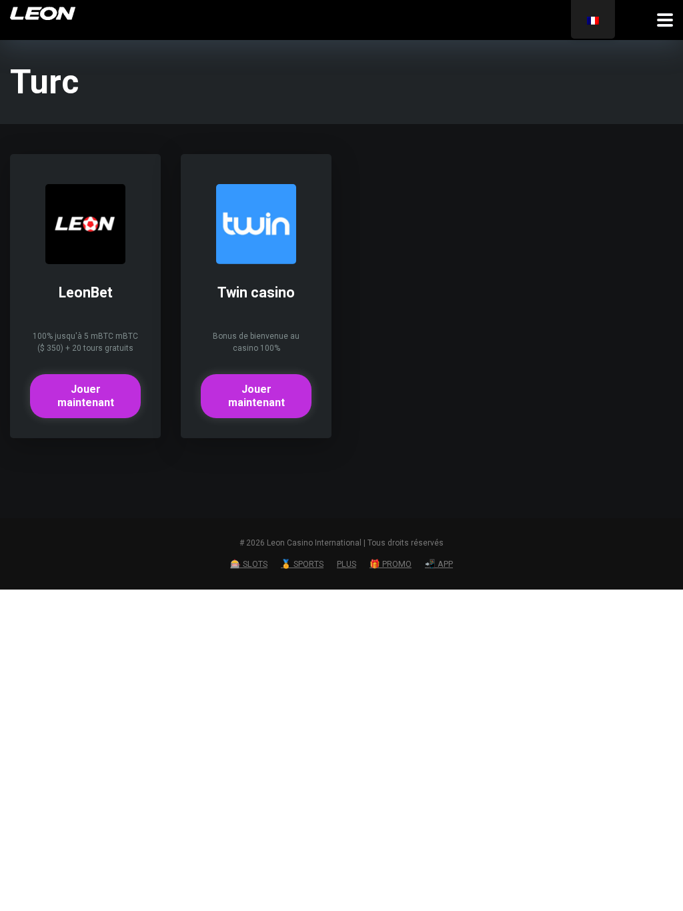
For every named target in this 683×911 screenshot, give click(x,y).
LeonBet (86, 292)
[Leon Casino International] (42, 11)
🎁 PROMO (391, 564)
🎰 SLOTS (248, 564)
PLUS (346, 564)
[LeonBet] (85, 260)
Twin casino (256, 292)
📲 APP (439, 564)
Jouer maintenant (85, 396)
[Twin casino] (256, 260)
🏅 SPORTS (302, 564)
